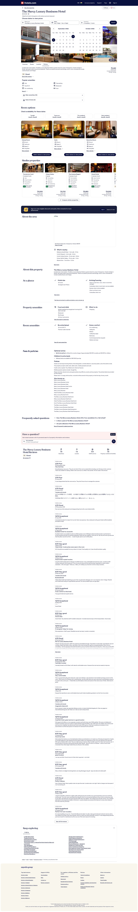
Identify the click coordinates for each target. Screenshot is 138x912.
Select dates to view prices (41, 154)
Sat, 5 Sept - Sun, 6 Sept (61, 23)
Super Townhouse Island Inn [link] (76, 846)
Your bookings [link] (44, 875)
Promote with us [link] (64, 884)
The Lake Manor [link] (28, 845)
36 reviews (26, 458)
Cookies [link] (82, 880)
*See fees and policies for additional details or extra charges (68, 300)
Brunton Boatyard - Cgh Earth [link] (77, 844)
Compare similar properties (70, 200)
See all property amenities (61, 319)
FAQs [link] (42, 877)
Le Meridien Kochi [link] (29, 836)
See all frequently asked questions (63, 426)
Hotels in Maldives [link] (25, 893)
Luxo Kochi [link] (27, 844)
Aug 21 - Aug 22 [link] (33, 117)
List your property (90, 3)
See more (56, 264)
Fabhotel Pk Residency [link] (30, 846)
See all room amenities (60, 342)
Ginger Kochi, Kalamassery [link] (76, 836)
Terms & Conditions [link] (85, 875)
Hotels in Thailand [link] (25, 882)
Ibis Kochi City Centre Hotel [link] (76, 849)
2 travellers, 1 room (89, 23)
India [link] (27, 859)
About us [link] (102, 875)
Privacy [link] (82, 877)
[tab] (26, 832)
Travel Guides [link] (103, 880)
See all (24, 91)
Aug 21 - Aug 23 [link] (81, 117)
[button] (60, 36)
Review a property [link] (45, 882)
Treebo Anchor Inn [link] (29, 838)
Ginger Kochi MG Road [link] (30, 851)
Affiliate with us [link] (64, 876)
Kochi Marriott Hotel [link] (29, 849)
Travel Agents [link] (64, 886)
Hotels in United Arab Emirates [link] (28, 877)
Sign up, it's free (111, 209)
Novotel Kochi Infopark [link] (75, 852)
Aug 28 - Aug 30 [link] (105, 117)
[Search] (114, 441)
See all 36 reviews (27, 76)
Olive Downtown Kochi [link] (75, 851)
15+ (113, 60)
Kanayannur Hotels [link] (38, 859)
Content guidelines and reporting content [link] (88, 883)
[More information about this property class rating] (28, 14)
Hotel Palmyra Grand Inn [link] (75, 838)
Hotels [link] (23, 859)
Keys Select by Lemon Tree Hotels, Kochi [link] (80, 848)
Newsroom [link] (63, 879)
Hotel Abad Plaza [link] (73, 842)
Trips (105, 3)
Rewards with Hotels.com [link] (106, 882)
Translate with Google (60, 492)
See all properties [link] (29, 8)
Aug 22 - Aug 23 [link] (57, 117)
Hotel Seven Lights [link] (29, 841)
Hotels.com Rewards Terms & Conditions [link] (87, 887)
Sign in (115, 3)
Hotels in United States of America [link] (29, 885)
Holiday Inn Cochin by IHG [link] (76, 845)
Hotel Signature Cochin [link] (30, 839)
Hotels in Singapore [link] (25, 890)
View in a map (58, 245)
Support (99, 3)
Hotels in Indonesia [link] (25, 887)
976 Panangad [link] (72, 841)
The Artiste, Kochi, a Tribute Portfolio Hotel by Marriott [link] (39, 842)
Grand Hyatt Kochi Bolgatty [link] (31, 852)
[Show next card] (116, 180)
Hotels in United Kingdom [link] (27, 880)
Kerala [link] (31, 859)
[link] (113, 7)
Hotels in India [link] (24, 875)
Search (113, 22)
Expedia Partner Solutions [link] (67, 881)
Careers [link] (102, 877)
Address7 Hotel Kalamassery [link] (76, 839)
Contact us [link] (43, 880)
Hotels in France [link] (25, 895)
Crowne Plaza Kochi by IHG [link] (31, 848)
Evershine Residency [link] (29, 854)
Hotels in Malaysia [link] (25, 898)
